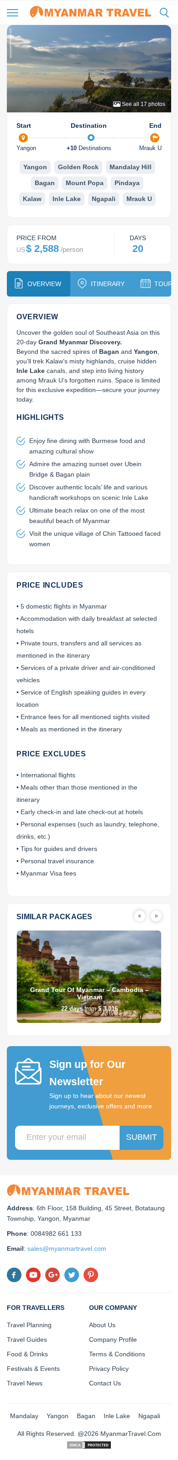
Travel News (24, 1383)
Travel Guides (27, 1339)
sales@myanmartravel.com (66, 1248)
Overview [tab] (44, 283)
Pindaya (127, 182)
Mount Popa (85, 182)
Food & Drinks (27, 1354)
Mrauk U (139, 198)
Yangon (35, 167)
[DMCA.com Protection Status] (89, 1444)
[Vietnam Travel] (90, 11)
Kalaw (32, 198)
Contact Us (105, 1383)
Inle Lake (66, 198)
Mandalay (24, 1416)
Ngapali (103, 198)
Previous (139, 916)
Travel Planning (29, 1325)
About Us (102, 1325)
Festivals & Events (33, 1368)
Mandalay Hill (131, 167)
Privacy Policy (109, 1368)
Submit (141, 1137)
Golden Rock (78, 167)
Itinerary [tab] (108, 283)
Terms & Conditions (117, 1354)
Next (156, 916)
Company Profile (113, 1339)
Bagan (45, 182)
